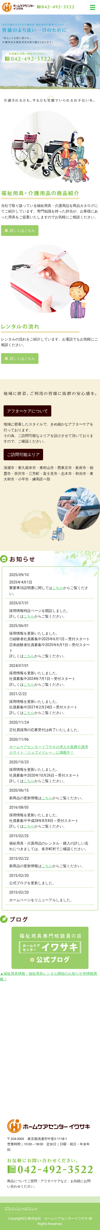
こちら (57, 588)
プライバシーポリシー (21, 1208)
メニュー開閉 (92, 7)
